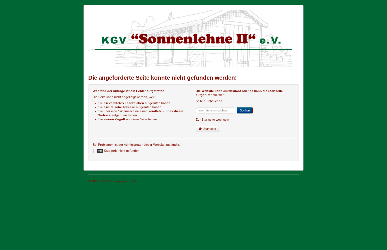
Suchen (245, 110)
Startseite (209, 128)
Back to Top (290, 181)
